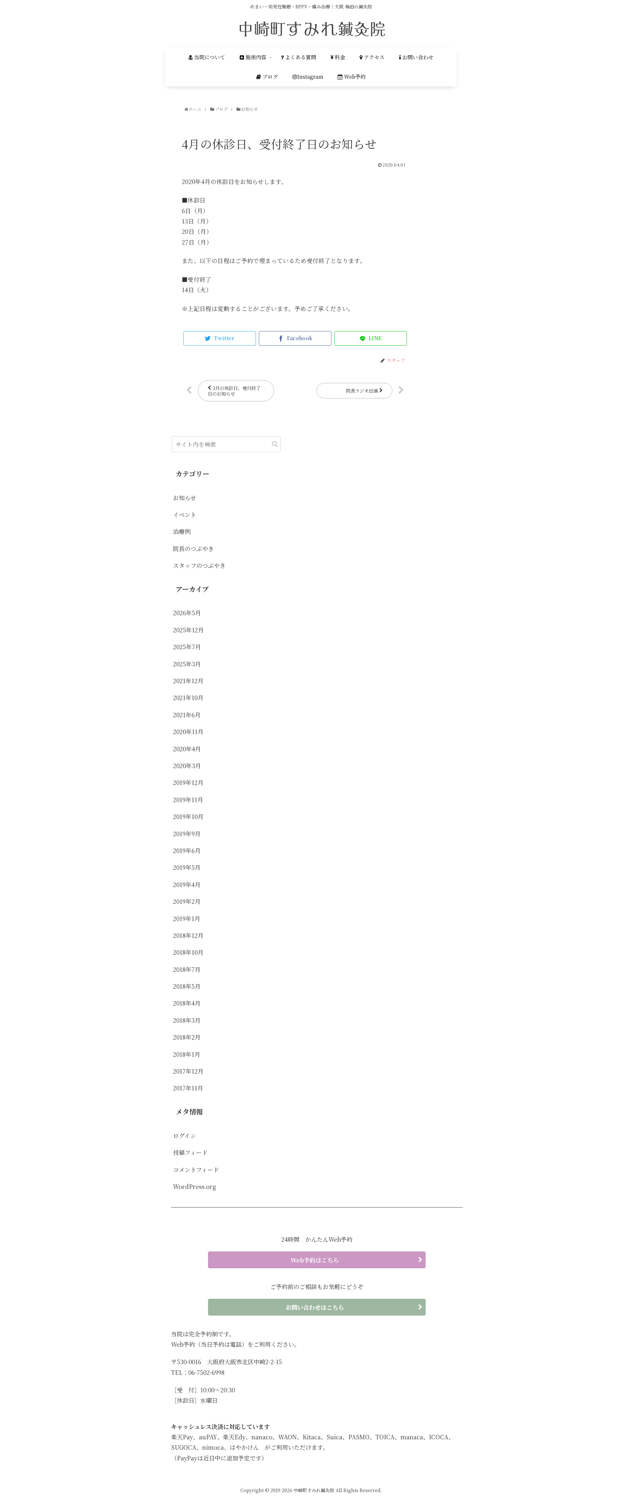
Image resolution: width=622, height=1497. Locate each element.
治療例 (181, 531)
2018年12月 (188, 935)
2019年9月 (187, 833)
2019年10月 (188, 816)
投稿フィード (190, 1152)
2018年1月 (186, 1054)
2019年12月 (188, 782)
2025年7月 (187, 646)
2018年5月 (187, 986)
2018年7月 (187, 969)
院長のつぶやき (193, 548)
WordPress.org (194, 1186)
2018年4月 (187, 1003)
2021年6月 (187, 714)
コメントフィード (196, 1169)
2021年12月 (188, 680)
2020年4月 (187, 748)
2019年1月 (186, 918)
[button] (275, 444)
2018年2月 (187, 1037)
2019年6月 (187, 850)
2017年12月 (188, 1071)
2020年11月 (188, 731)
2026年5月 (187, 612)
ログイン (184, 1135)
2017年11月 (188, 1088)
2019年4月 (187, 884)
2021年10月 (188, 697)
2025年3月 (187, 664)
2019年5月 (187, 867)
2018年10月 (188, 952)
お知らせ (184, 497)
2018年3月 (187, 1020)
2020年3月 (187, 765)
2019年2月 (187, 901)
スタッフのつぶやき (199, 565)
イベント (184, 514)
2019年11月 (188, 799)
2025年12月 (188, 630)
